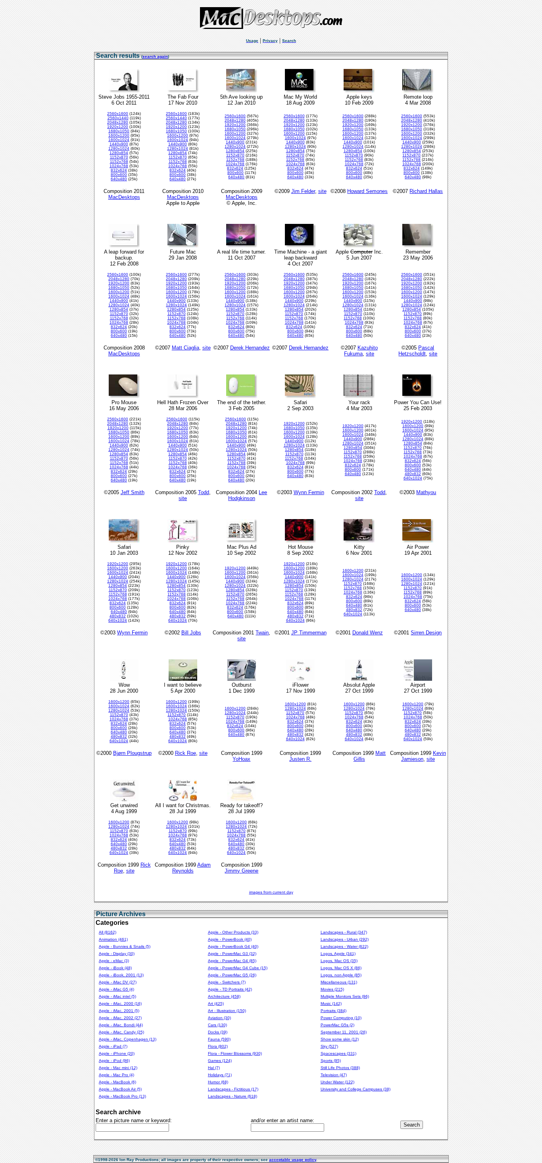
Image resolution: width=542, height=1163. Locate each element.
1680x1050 (118, 131)
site (322, 191)
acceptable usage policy (292, 1159)
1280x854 (119, 153)
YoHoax (241, 759)
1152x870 (119, 157)
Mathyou (426, 492)
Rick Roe (185, 753)
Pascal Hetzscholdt (416, 351)
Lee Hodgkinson (247, 495)
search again (155, 56)
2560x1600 (117, 113)
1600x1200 (118, 135)
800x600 (119, 174)
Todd (203, 492)
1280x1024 (118, 148)
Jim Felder (303, 191)
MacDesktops (124, 197)
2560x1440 (118, 118)
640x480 (119, 179)
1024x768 (119, 166)
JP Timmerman (309, 633)
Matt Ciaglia (185, 348)
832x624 (119, 170)
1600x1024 (118, 139)
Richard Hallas (426, 191)
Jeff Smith (132, 492)
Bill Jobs (191, 633)
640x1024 (413, 478)
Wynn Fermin (309, 492)
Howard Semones (367, 191)
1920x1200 (117, 126)
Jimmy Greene (241, 871)
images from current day (271, 892)
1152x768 (119, 161)
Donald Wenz (367, 633)
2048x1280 (117, 122)
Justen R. (300, 759)
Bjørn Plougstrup (132, 753)
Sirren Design (426, 633)
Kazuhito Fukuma (361, 351)
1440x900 (119, 144)
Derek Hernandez (250, 348)
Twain (262, 633)
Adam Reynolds (191, 868)
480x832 (413, 474)
